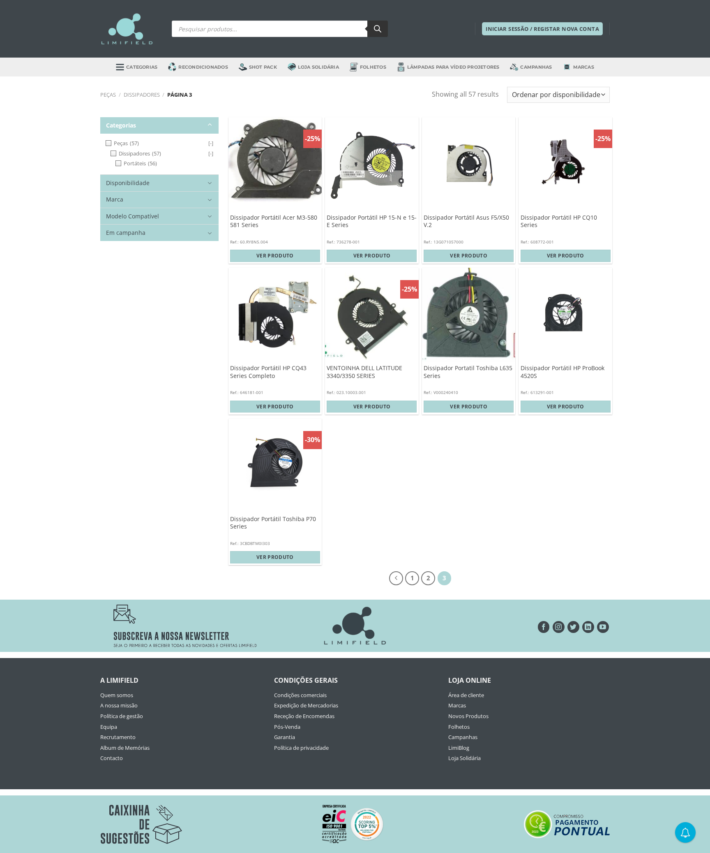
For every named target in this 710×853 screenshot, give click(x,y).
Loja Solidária (318, 67)
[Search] (377, 29)
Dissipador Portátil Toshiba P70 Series (273, 523)
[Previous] (396, 578)
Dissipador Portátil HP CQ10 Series (559, 221)
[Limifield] (127, 28)
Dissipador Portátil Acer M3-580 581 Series (273, 221)
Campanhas (536, 67)
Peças (108, 94)
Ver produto (275, 256)
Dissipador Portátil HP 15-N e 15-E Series (372, 221)
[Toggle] (209, 125)
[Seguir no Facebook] (544, 627)
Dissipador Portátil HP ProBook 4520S (562, 372)
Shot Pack (263, 67)
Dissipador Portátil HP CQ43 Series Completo (268, 372)
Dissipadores (142, 94)
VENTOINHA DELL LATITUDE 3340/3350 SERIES (364, 372)
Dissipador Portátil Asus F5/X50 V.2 (466, 221)
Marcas (583, 67)
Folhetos (373, 67)
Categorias (141, 67)
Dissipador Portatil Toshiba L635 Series (468, 372)
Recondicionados (203, 67)
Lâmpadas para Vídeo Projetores (453, 67)
